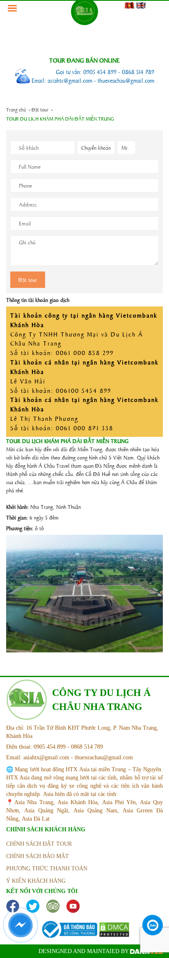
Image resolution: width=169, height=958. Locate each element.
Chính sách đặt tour (39, 844)
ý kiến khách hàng (36, 881)
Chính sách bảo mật (37, 856)
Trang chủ (16, 109)
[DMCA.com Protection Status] (114, 929)
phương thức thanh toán (46, 868)
